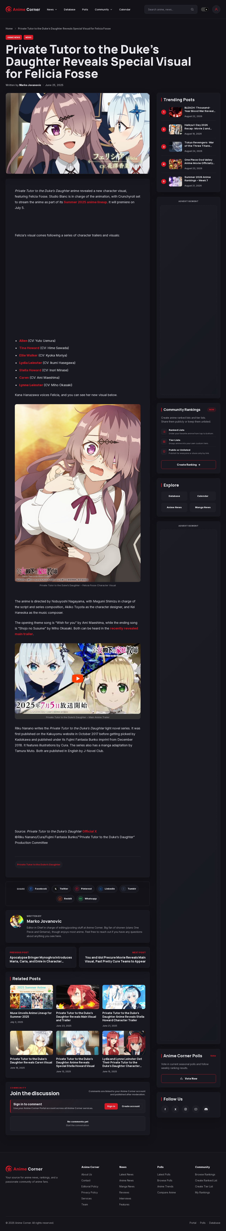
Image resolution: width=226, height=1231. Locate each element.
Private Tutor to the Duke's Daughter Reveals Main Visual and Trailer (76, 1016)
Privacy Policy (89, 1192)
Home (9, 28)
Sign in (111, 1106)
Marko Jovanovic (30, 85)
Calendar (124, 9)
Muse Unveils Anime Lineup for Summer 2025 (31, 1014)
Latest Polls (163, 1174)
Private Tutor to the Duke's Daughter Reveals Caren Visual (31, 1060)
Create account (131, 1106)
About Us (86, 1174)
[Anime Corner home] (23, 9)
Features (124, 1204)
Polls (85, 9)
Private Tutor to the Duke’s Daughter (38, 864)
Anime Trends (165, 1186)
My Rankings (202, 1192)
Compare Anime (166, 1192)
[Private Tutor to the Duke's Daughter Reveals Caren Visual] (31, 1043)
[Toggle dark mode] (205, 9)
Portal (193, 1222)
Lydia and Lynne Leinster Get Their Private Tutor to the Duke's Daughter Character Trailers (122, 1064)
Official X (89, 831)
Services (86, 1198)
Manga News (203, 507)
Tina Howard (29, 348)
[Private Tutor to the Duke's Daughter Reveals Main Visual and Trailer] (77, 997)
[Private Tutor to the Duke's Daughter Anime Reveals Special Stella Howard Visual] (77, 1043)
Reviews (124, 1192)
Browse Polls (164, 1180)
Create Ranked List (206, 1180)
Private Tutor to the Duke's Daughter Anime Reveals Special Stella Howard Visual (75, 1062)
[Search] (192, 9)
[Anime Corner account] (216, 9)
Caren (24, 377)
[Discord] (206, 1109)
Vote (213, 1055)
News (28, 37)
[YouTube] (196, 1109)
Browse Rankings (205, 1174)
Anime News (13, 37)
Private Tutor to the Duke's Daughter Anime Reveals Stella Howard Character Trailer (123, 1016)
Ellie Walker (28, 355)
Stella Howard (30, 370)
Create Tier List (204, 1186)
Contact (85, 1180)
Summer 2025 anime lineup (85, 202)
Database (69, 9)
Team (84, 1204)
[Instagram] (185, 1109)
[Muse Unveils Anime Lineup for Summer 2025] (31, 997)
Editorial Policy (89, 1186)
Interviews (125, 1198)
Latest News (126, 1174)
